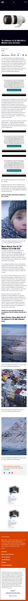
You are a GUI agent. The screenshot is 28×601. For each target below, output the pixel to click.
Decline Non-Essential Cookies (13, 592)
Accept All (13, 590)
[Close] (23, 569)
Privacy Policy (9, 587)
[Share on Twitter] (20, 55)
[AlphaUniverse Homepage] (2, 2)
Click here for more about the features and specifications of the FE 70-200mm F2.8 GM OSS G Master (14, 312)
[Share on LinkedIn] (23, 55)
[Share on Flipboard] (26, 55)
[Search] (13, 2)
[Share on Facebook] (18, 55)
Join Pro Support (5, 557)
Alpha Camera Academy (7, 554)
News (4, 562)
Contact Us (4, 551)
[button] (25, 2)
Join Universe (5, 559)
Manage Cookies (13, 595)
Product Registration (6, 565)
